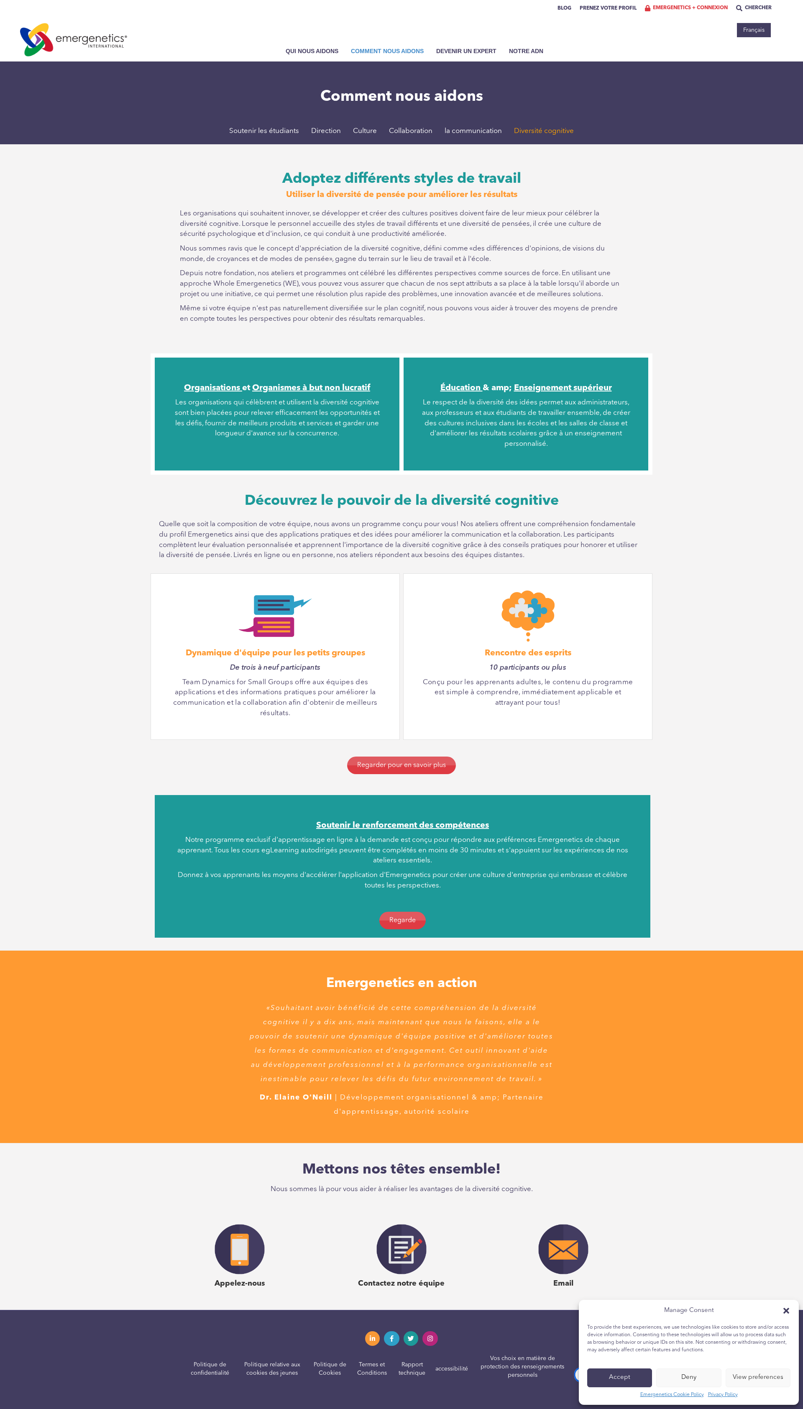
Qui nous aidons (312, 51)
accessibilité (451, 1369)
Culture (365, 131)
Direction (326, 131)
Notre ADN (526, 51)
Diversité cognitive (544, 131)
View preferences (758, 1377)
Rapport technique (412, 1369)
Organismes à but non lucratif (311, 388)
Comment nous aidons (387, 51)
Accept (619, 1377)
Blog (564, 8)
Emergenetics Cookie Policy (672, 1394)
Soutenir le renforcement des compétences (402, 825)
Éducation (461, 388)
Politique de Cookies (330, 1369)
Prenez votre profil (608, 8)
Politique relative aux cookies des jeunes (272, 1369)
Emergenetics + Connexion (690, 7)
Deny (688, 1377)
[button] (786, 1311)
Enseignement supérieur (563, 388)
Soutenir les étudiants (264, 131)
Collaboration (410, 131)
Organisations (213, 388)
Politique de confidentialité (210, 1369)
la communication (473, 131)
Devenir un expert (466, 51)
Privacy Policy (723, 1394)
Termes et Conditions (372, 1369)
